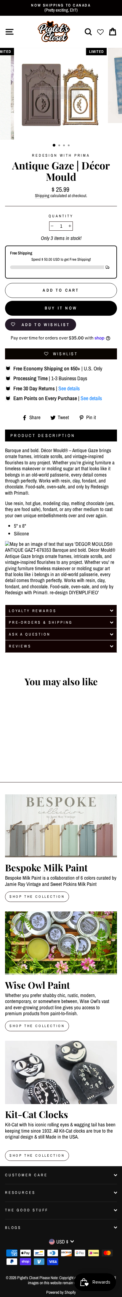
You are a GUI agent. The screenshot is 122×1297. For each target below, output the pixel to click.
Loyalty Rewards (32, 610)
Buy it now (61, 308)
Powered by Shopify (61, 1292)
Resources (20, 1192)
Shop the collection (37, 1026)
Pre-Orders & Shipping (41, 622)
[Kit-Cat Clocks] (61, 1072)
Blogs (13, 1227)
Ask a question (30, 634)
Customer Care (26, 1174)
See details (69, 388)
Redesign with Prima (61, 155)
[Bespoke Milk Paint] (61, 826)
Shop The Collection (37, 896)
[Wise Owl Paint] (61, 943)
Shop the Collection (37, 1155)
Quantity (61, 216)
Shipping (42, 196)
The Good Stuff (26, 1210)
